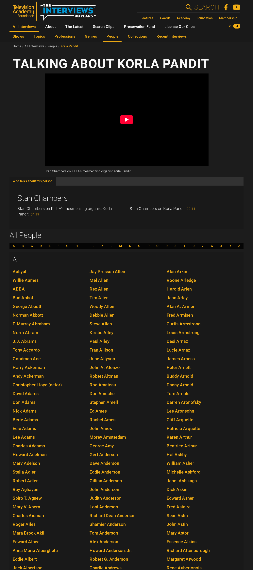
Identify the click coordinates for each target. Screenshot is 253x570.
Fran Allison (101, 350)
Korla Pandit (69, 46)
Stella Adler (24, 472)
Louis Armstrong (183, 332)
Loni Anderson (104, 506)
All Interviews (34, 46)
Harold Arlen (179, 289)
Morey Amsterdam (108, 437)
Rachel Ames (102, 419)
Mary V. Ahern (26, 506)
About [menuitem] (50, 27)
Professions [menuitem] (65, 36)
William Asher (180, 463)
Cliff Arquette (180, 419)
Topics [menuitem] (39, 36)
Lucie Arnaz (178, 350)
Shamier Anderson (108, 524)
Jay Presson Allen (107, 271)
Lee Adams (24, 437)
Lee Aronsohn (180, 411)
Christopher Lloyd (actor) (37, 384)
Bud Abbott (24, 297)
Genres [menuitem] (91, 36)
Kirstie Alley (101, 332)
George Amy (102, 445)
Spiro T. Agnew (27, 498)
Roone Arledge (181, 280)
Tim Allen (99, 297)
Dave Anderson (104, 463)
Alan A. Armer (180, 306)
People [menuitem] (112, 36)
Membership (228, 18)
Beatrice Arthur (182, 445)
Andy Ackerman (28, 376)
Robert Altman (104, 376)
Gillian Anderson (106, 480)
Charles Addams (29, 445)
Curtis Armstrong (183, 323)
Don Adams (24, 402)
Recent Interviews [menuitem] (172, 36)
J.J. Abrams (25, 341)
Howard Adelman (30, 454)
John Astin (177, 524)
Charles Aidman (28, 515)
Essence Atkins (181, 541)
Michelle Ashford (183, 472)
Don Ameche (102, 393)
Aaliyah (20, 271)
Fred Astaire (179, 506)
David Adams (26, 393)
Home (17, 46)
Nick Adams (25, 411)
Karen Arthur (179, 437)
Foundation (205, 18)
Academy (183, 18)
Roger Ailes (24, 524)
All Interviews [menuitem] (24, 27)
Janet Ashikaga (182, 480)
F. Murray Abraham (31, 323)
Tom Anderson (104, 533)
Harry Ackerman (29, 367)
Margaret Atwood (184, 559)
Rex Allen (99, 289)
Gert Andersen (104, 454)
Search (206, 7)
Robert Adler (25, 480)
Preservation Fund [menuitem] (139, 27)
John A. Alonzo (105, 367)
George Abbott (27, 306)
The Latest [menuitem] (74, 27)
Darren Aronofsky (184, 402)
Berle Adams (25, 419)
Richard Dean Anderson (113, 515)
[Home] (56, 12)
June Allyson (102, 358)
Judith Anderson (106, 498)
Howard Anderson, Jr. (111, 550)
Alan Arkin (177, 271)
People (52, 46)
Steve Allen (101, 323)
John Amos (101, 428)
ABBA (19, 289)
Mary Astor (178, 533)
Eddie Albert (25, 559)
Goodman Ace (27, 358)
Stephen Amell (104, 402)
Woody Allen (102, 306)
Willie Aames (26, 280)
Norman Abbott (28, 315)
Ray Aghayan (25, 489)
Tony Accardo (26, 350)
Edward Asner (180, 498)
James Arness (181, 358)
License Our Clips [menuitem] (179, 27)
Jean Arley (177, 297)
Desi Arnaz (177, 341)
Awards (165, 18)
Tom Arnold (178, 393)
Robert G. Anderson (109, 559)
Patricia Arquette (183, 428)
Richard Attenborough (188, 550)
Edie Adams (24, 428)
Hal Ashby (177, 454)
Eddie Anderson (105, 472)
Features (147, 18)
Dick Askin (177, 489)
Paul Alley (100, 341)
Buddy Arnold (180, 376)
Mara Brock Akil (28, 533)
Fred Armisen (180, 315)
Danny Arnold (180, 384)
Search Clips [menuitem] (103, 27)
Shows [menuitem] (18, 36)
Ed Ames (98, 411)
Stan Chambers (42, 198)
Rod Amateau (103, 384)
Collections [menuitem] (137, 36)
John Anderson (104, 489)
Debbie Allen (102, 315)
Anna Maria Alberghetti (35, 550)
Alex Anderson (104, 541)
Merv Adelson (26, 463)
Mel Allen (99, 280)
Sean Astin (177, 515)
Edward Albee (26, 541)
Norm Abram (25, 332)
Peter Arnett (179, 367)
